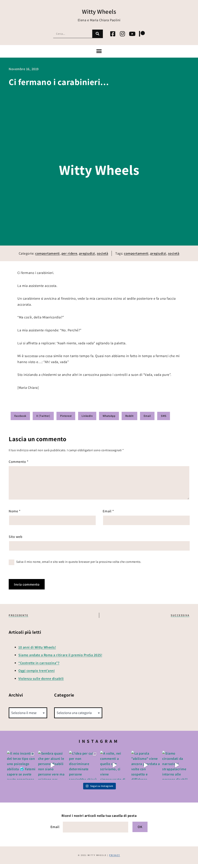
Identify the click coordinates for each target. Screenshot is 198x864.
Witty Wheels (99, 11)
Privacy (114, 855)
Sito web (15, 536)
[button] (99, 51)
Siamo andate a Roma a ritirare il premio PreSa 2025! (60, 655)
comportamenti (47, 253)
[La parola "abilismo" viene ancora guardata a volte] (145, 765)
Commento (18, 461)
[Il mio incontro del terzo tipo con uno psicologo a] (21, 765)
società (102, 253)
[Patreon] (142, 34)
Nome (14, 511)
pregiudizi (87, 253)
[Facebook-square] (113, 34)
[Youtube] (132, 34)
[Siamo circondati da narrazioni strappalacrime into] (176, 765)
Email (108, 511)
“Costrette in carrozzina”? (38, 663)
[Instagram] (122, 34)
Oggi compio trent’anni (36, 670)
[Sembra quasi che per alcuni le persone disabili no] (52, 765)
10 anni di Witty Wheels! (37, 647)
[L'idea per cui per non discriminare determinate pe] (83, 765)
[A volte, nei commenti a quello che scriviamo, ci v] (114, 765)
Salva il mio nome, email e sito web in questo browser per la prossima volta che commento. (78, 562)
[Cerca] (97, 34)
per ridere (69, 253)
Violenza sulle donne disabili (41, 678)
